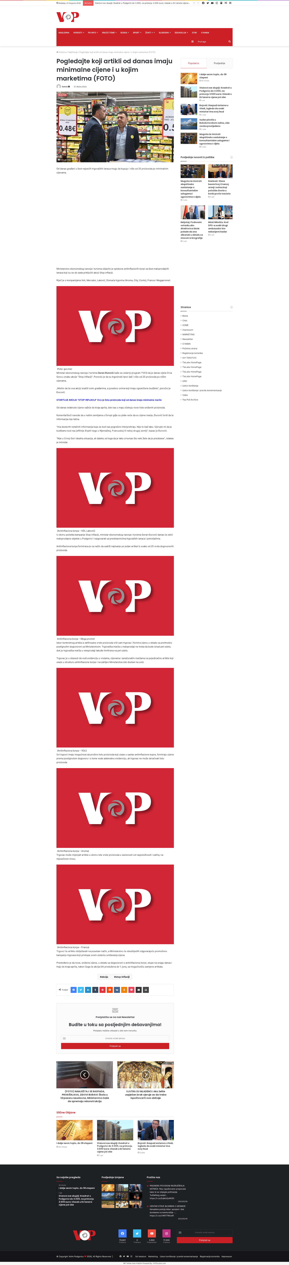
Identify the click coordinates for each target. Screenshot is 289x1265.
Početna (62, 52)
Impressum (187, 330)
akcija (104, 976)
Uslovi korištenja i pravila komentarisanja (202, 390)
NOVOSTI (77, 32)
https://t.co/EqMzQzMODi (162, 1198)
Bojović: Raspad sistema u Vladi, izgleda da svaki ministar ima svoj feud (128, 3)
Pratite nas (153, 1177)
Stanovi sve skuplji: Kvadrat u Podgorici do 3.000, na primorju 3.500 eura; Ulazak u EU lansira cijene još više (114, 1147)
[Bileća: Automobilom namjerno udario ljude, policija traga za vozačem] (108, 1204)
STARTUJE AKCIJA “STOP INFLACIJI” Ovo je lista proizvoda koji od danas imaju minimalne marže (109, 399)
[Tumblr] (95, 990)
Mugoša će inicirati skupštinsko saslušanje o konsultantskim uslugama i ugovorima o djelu (214, 139)
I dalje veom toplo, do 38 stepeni (74, 1143)
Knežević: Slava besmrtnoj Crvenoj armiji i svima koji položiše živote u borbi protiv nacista (219, 187)
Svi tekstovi (140, 1256)
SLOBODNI (164, 32)
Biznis (185, 316)
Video (185, 395)
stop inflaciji (123, 976)
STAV (194, 32)
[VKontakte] (117, 990)
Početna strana (189, 348)
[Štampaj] (146, 990)
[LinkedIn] (88, 990)
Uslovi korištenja (190, 386)
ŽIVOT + (149, 32)
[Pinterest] (102, 990)
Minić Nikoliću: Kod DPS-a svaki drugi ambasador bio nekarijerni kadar (218, 227)
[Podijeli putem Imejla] (139, 990)
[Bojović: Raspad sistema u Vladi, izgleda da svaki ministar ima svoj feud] (156, 1130)
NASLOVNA (64, 32)
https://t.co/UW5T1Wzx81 (162, 1215)
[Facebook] (74, 990)
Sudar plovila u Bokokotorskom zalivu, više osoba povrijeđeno (214, 123)
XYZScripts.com (159, 1263)
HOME (185, 325)
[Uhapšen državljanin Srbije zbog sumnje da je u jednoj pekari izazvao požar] (135, 1196)
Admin (65, 86)
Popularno (193, 63)
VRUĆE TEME (108, 32)
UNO (184, 381)
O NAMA (205, 32)
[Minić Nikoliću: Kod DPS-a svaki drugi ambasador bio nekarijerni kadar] (220, 212)
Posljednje (219, 63)
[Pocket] (131, 990)
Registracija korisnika (192, 353)
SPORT (136, 32)
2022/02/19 (182, 1201)
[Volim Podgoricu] (67, 17)
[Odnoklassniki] (124, 990)
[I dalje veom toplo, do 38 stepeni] (74, 1130)
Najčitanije (73, 52)
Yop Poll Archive (190, 399)
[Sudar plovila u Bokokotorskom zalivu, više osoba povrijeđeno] (189, 124)
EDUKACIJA (180, 32)
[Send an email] (69, 86)
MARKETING (188, 334)
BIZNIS (124, 32)
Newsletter (187, 339)
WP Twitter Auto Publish (132, 1263)
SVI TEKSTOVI (189, 358)
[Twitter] (81, 990)
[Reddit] (110, 990)
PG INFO (92, 32)
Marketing (153, 1256)
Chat (184, 320)
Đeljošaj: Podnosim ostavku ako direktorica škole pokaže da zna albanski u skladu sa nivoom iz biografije (192, 230)
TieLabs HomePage (191, 362)
